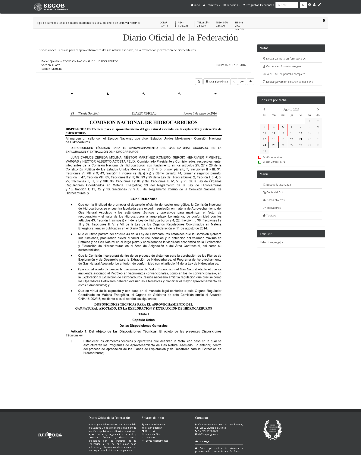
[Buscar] (303, 5)
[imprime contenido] (198, 81)
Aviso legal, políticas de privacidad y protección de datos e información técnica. (219, 449)
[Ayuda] (309, 4)
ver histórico (132, 22)
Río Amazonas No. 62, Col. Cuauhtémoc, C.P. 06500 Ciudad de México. (219, 426)
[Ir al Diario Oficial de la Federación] (53, 7)
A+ (242, 81)
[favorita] (250, 81)
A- (234, 81)
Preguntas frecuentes (259, 5)
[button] (211, 5)
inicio (196, 5)
